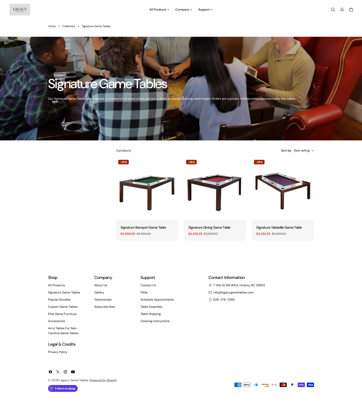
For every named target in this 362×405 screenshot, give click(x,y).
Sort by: (286, 150)
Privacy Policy (57, 352)
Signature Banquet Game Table (143, 227)
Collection (68, 26)
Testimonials (103, 300)
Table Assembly (151, 307)
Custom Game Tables (63, 307)
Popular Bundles (59, 300)
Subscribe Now (104, 307)
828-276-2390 (224, 300)
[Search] (333, 9)
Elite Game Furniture (62, 314)
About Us (100, 285)
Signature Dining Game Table (209, 227)
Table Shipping (150, 314)
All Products (56, 285)
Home (52, 26)
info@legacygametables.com (233, 292)
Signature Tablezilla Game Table (279, 227)
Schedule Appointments (157, 300)
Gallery (99, 292)
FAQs (144, 292)
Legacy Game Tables (73, 380)
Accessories (56, 321)
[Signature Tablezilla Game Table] (283, 189)
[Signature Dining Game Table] (215, 189)
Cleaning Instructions (155, 321)
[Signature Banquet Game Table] (147, 189)
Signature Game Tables (64, 292)
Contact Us (148, 285)
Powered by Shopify (103, 380)
